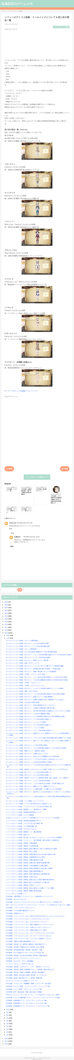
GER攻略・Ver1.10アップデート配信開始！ (20, 961)
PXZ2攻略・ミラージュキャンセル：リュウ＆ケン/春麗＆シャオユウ (28, 938)
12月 (8, 635)
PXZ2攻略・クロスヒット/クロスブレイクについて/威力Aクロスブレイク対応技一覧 (34, 902)
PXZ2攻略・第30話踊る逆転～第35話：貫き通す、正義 (24, 950)
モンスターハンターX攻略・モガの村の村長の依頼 (22, 702)
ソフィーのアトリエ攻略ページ (16, 893)
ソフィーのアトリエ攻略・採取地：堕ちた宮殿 (21, 851)
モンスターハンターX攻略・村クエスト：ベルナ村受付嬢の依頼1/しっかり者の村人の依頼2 (36, 748)
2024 (6, 607)
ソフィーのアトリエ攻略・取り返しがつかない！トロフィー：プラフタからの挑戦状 (34, 837)
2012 (6, 1044)
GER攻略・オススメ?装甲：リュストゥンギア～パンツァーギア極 (28, 986)
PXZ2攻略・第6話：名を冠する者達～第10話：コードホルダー (26, 975)
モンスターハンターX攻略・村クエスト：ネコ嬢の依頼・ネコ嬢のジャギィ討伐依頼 (33, 789)
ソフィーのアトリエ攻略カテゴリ (37, 477)
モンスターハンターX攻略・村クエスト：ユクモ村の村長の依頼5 (27, 643)
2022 (6, 613)
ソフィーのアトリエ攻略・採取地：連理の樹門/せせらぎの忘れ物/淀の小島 (30, 854)
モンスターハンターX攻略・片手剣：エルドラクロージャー (25, 685)
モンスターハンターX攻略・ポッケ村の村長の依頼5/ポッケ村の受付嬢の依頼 (31, 652)
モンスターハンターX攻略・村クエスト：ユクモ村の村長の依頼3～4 (28, 719)
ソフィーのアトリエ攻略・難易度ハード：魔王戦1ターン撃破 (26, 809)
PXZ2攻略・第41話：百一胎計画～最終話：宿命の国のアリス (26, 944)
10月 (8, 1009)
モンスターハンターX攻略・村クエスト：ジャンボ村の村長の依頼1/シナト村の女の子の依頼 (36, 677)
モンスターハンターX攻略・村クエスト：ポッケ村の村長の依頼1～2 (28, 775)
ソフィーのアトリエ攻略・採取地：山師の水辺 (21, 877)
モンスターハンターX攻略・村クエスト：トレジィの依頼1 (25, 727)
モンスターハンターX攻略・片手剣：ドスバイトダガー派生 (25, 674)
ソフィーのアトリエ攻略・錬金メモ (17, 834)
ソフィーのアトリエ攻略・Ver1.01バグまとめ (21, 829)
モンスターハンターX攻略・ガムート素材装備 (21, 649)
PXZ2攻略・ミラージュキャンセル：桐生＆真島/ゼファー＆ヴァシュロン (30, 924)
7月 (7, 1018)
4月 (7, 1026)
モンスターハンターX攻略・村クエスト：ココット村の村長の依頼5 (28, 657)
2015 (6, 633)
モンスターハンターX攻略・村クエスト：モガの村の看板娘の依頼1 (28, 713)
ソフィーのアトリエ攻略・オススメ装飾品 (20, 815)
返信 (10, 528)
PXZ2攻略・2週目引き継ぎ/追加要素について (21, 941)
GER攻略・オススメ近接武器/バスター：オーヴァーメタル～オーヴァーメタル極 (33, 997)
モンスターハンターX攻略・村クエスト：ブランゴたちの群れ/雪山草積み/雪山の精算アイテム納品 (38, 738)
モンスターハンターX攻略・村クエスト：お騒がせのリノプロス (27, 753)
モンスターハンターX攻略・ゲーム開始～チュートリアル (25, 801)
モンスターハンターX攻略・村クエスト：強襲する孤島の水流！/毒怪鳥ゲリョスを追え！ (35, 699)
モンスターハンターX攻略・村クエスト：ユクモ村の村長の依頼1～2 (28, 772)
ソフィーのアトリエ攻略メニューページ (21, 391)
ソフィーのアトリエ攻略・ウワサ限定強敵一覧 (21, 826)
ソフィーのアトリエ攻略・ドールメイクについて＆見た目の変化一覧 (29, 806)
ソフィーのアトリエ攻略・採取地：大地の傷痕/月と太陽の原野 (27, 865)
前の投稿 (65, 469)
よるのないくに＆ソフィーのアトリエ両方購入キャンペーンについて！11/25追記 (33, 818)
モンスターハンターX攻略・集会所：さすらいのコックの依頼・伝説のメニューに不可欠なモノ (37, 769)
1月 (7, 1035)
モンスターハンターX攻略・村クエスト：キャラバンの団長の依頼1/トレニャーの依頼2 (34, 688)
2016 (6, 630)
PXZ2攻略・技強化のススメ (15, 913)
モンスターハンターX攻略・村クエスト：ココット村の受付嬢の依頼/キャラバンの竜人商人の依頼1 (38, 654)
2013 (6, 1041)
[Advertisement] (37, 43)
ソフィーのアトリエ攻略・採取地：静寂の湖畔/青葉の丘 (24, 871)
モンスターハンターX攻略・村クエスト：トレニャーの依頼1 (26, 722)
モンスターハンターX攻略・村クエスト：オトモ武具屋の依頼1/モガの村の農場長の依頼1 (35, 716)
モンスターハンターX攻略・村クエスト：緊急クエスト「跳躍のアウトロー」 (31, 786)
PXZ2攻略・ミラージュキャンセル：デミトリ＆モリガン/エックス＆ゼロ (30, 933)
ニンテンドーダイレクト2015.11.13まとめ (20, 964)
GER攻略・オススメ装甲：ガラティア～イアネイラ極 (24, 989)
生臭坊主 (17, 537)
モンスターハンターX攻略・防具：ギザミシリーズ (22, 663)
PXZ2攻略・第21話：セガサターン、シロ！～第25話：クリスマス (28, 967)
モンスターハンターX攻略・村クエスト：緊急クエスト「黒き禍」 (28, 660)
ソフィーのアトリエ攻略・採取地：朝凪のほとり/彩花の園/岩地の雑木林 (30, 879)
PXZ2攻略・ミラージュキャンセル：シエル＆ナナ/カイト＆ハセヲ (28, 919)
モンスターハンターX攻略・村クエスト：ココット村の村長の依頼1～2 (29, 780)
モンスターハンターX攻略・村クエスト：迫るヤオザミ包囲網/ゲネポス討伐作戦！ (33, 756)
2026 (6, 602)
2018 (6, 624)
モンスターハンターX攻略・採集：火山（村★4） (22, 691)
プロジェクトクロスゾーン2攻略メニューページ (22, 981)
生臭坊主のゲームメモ (17, 3)
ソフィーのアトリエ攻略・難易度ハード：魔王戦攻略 (23, 832)
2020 (6, 619)
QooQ (40, 1059)
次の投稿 (9, 469)
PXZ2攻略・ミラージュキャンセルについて (20, 907)
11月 (8, 638)
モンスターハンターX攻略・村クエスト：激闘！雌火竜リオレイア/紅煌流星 (31, 671)
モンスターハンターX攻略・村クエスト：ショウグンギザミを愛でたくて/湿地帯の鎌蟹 (34, 666)
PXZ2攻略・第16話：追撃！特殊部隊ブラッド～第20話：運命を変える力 (30, 969)
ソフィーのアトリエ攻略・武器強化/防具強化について (24, 812)
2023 (6, 610)
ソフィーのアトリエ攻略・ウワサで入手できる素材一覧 (24, 823)
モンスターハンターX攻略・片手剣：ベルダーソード (23, 683)
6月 (7, 1021)
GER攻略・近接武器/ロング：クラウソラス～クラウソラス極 (26, 1000)
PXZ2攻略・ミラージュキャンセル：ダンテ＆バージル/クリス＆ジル (28, 936)
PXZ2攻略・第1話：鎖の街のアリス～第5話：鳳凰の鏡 (24, 978)
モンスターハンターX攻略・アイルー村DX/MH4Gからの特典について (29, 804)
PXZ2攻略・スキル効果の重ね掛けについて (20, 910)
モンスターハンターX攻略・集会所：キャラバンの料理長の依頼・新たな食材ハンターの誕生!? (37, 778)
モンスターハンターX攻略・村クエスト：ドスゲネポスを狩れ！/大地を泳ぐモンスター (34, 759)
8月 (7, 1015)
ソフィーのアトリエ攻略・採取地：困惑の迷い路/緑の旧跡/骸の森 (27, 863)
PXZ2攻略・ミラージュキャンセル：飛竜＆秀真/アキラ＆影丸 (26, 930)
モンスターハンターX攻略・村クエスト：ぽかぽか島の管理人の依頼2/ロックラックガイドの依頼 (38, 711)
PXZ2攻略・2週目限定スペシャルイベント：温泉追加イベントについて (29, 896)
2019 (6, 621)
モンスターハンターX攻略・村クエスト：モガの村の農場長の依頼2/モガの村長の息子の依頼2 (37, 680)
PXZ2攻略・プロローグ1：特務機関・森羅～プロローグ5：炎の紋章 (28, 983)
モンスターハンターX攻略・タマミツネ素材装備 (22, 640)
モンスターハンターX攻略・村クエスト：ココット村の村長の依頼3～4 (29, 730)
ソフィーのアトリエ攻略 (61, 27)
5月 (7, 1023)
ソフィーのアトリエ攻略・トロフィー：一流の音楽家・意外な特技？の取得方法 (32, 840)
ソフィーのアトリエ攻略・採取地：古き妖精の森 (22, 846)
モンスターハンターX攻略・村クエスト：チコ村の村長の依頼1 (26, 745)
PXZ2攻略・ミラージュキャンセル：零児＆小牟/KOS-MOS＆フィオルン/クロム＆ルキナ (35, 916)
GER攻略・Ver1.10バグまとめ (16, 899)
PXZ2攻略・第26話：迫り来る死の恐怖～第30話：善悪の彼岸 (26, 955)
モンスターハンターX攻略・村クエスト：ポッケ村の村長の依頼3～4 (28, 725)
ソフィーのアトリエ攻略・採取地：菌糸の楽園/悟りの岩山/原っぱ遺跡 (29, 868)
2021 (6, 616)
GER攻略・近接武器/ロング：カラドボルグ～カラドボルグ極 (26, 1003)
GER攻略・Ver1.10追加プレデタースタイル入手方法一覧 (25, 952)
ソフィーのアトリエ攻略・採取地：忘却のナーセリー (23, 885)
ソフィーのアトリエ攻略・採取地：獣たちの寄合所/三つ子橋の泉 (27, 882)
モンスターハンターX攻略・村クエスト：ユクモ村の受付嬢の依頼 (28, 646)
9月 (7, 1012)
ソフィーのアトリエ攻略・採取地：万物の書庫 (21, 843)
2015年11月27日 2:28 (24, 523)
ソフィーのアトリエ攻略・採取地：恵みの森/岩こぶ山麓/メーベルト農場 (30, 888)
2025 (6, 605)
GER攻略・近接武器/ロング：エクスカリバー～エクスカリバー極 (27, 1006)
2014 (6, 1038)
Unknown (12, 523)
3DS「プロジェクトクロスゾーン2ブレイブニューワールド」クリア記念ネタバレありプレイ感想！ (38, 905)
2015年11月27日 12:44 (31, 537)
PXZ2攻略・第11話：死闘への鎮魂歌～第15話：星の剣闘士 (25, 972)
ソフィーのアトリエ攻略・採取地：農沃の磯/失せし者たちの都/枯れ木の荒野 (31, 848)
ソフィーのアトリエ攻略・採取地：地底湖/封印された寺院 (25, 857)
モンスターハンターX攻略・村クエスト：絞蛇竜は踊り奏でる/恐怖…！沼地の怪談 (33, 668)
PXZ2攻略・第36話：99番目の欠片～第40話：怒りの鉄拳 (25, 947)
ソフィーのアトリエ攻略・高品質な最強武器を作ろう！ (24, 820)
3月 (7, 1029)
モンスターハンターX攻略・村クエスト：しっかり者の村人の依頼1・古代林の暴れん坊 (35, 783)
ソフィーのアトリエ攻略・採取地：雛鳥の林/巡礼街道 (24, 891)
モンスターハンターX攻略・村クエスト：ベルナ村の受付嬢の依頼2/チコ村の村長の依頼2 (35, 694)
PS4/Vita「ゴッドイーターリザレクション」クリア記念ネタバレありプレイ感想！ (33, 995)
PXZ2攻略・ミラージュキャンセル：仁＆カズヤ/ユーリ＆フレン (27, 922)
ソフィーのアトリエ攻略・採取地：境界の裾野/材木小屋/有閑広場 (27, 874)
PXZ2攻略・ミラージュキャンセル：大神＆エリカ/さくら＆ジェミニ (28, 927)
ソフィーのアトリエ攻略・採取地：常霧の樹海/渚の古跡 (24, 860)
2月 (7, 1032)
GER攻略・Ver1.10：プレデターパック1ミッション (23, 958)
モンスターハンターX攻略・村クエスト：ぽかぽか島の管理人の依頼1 (29, 762)
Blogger (40, 1052)
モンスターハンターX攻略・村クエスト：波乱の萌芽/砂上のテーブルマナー (31, 705)
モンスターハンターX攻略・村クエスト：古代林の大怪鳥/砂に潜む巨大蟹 (30, 708)
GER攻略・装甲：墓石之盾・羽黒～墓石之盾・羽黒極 (24, 992)
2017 (6, 627)
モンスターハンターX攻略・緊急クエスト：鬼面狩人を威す (25, 751)
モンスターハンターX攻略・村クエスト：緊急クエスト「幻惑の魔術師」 (30, 697)
